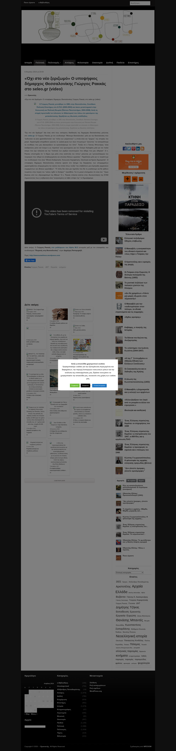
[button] (75, 385)
